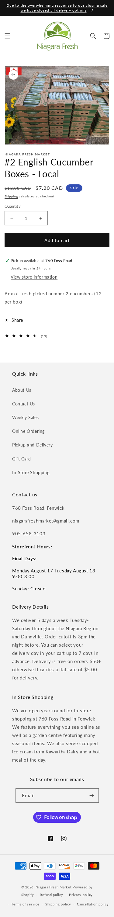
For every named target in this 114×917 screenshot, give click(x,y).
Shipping (11, 196)
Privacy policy (81, 895)
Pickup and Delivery (32, 444)
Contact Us (23, 403)
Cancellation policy (93, 904)
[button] (7, 36)
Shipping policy (58, 904)
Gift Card (21, 458)
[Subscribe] (91, 795)
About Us (21, 390)
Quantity (13, 206)
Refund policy (51, 895)
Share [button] (17, 320)
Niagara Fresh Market (53, 887)
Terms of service (25, 904)
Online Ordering (28, 431)
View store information (34, 277)
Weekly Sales (25, 417)
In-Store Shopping (30, 472)
